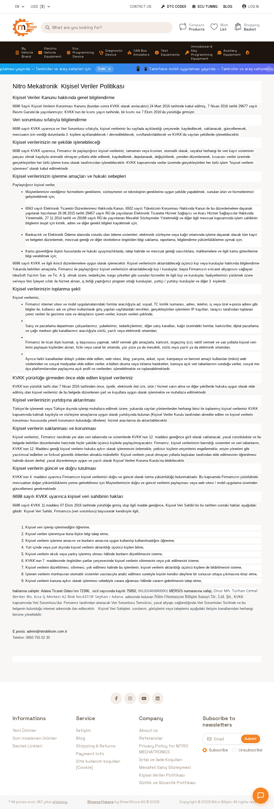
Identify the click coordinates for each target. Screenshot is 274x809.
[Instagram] (130, 698)
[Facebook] (116, 698)
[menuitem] (24, 53)
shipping (59, 802)
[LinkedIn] (158, 698)
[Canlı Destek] (261, 796)
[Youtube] (144, 698)
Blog (227, 6)
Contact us (140, 6)
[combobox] (20, 7)
